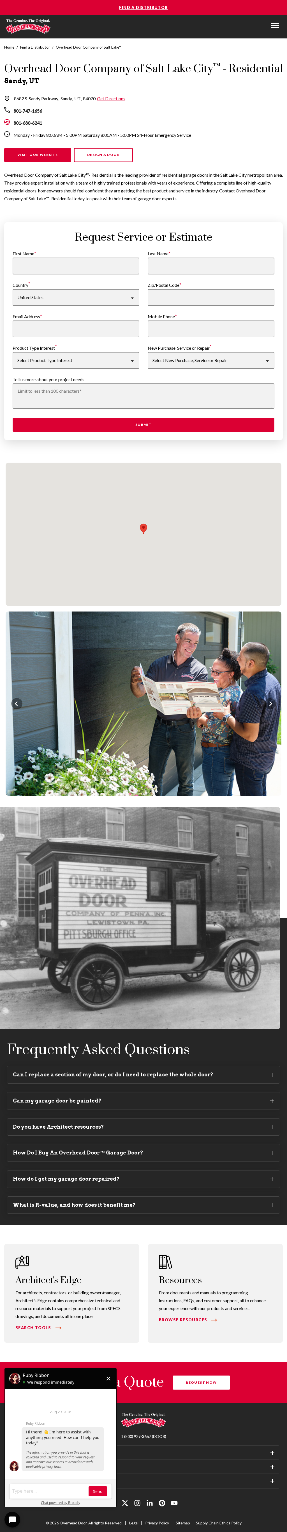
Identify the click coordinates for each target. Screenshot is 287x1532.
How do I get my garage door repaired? (66, 1179)
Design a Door (103, 155)
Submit (143, 424)
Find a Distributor (143, 7)
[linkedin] (149, 1504)
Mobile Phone (161, 316)
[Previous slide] (16, 703)
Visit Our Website (37, 155)
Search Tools (33, 1327)
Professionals (28, 1466)
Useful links (26, 1480)
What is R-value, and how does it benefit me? (74, 1205)
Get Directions (111, 98)
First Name (23, 253)
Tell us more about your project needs (48, 379)
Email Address (26, 316)
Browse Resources (183, 1319)
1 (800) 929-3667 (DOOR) (143, 1436)
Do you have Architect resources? (58, 1127)
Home (9, 47)
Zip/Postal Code (163, 285)
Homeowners (27, 1452)
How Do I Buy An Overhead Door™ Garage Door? (78, 1153)
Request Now (201, 1382)
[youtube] (174, 1504)
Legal (133, 1522)
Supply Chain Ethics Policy (219, 1522)
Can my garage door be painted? (57, 1101)
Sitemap (183, 1522)
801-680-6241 (27, 123)
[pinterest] (162, 1504)
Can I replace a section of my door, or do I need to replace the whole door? (113, 1075)
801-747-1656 (27, 110)
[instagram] (137, 1504)
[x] (125, 1504)
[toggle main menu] (275, 25)
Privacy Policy (157, 1522)
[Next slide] (270, 703)
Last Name (158, 253)
